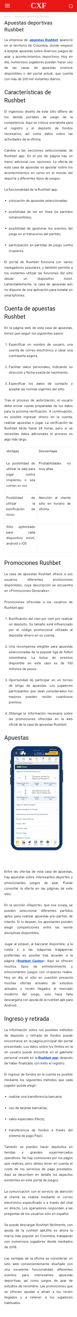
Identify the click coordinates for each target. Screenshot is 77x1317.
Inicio (7, 16)
